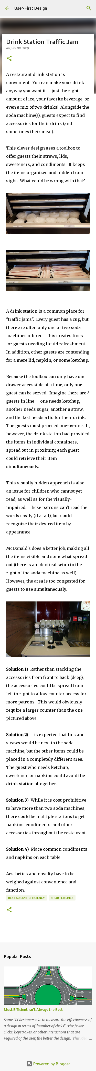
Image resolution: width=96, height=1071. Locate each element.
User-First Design (30, 8)
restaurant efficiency (26, 897)
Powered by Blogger (51, 1064)
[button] (9, 58)
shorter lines (62, 897)
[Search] (89, 8)
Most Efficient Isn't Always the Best (33, 1010)
